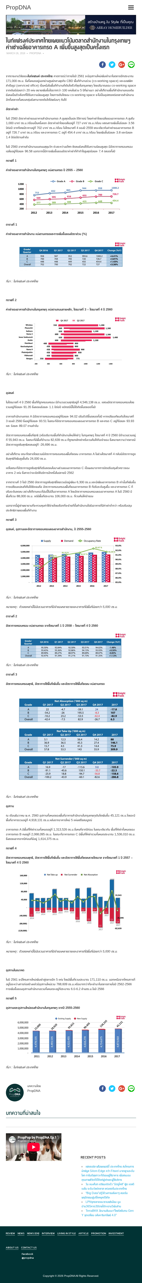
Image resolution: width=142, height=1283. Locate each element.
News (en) (33, 1233)
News (21, 1233)
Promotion (98, 1233)
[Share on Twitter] (112, 66)
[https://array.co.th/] (71, 24)
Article (83, 1233)
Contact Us (29, 1247)
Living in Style (66, 1233)
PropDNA (35, 53)
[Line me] (131, 66)
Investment (116, 1233)
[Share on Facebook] (102, 66)
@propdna (28, 1258)
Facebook (27, 1254)
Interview (48, 1233)
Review (10, 1233)
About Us (12, 1247)
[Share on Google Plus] (121, 66)
